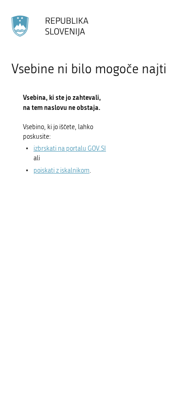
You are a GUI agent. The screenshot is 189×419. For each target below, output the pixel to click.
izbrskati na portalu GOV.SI (69, 148)
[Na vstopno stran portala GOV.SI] (50, 26)
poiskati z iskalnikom (61, 170)
